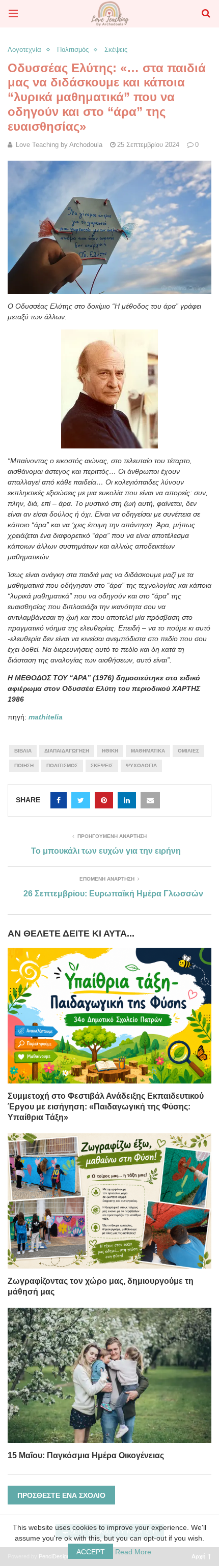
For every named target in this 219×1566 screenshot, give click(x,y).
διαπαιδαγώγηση (66, 751)
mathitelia (46, 717)
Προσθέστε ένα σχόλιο (61, 1495)
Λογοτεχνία (24, 49)
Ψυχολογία (141, 765)
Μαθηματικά (148, 751)
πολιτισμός (62, 765)
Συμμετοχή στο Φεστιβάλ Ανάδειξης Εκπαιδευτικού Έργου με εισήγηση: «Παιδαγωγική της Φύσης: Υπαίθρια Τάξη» (106, 1107)
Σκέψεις (115, 49)
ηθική (110, 751)
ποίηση (24, 765)
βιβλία (23, 751)
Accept (90, 1552)
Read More (133, 1552)
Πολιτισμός (73, 49)
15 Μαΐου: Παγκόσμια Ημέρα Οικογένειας (86, 1455)
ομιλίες (188, 751)
